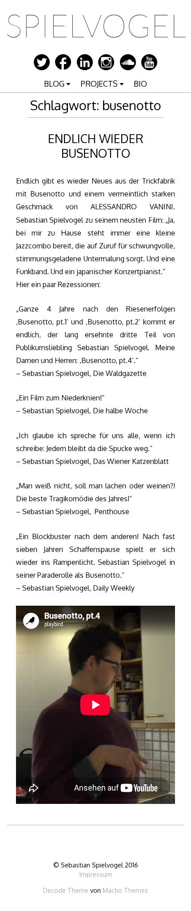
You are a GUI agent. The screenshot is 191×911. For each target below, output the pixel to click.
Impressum (96, 874)
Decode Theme (65, 890)
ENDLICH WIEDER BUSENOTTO (95, 145)
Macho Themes (125, 890)
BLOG (54, 83)
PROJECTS (99, 83)
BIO (140, 83)
